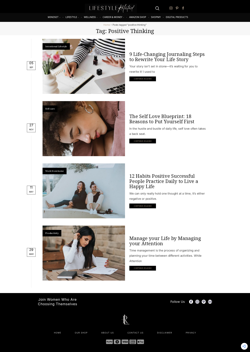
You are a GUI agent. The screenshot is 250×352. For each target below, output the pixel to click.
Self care (50, 108)
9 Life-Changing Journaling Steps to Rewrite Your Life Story (167, 57)
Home (106, 24)
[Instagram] (171, 8)
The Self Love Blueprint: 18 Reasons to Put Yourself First (161, 119)
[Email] (210, 302)
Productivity (52, 233)
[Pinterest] (177, 8)
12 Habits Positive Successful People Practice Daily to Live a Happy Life (163, 181)
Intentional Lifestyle (56, 46)
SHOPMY (156, 17)
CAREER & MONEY (112, 17)
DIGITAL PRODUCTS (177, 17)
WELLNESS (90, 17)
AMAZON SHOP (137, 17)
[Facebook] (183, 8)
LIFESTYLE (71, 17)
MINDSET (53, 17)
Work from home (54, 170)
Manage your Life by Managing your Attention (165, 241)
